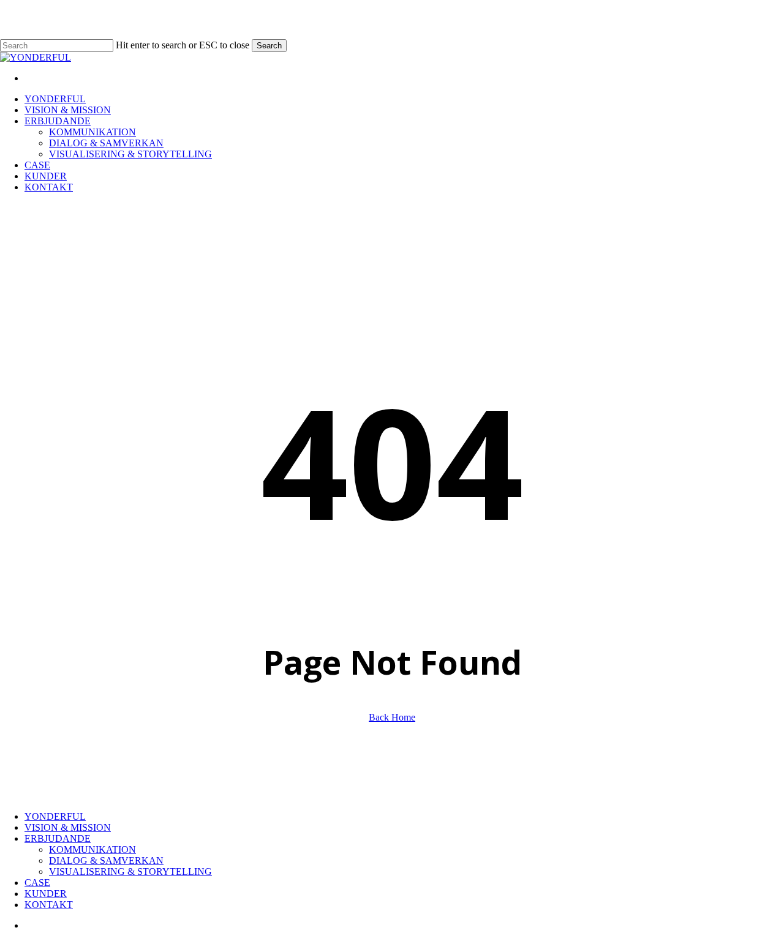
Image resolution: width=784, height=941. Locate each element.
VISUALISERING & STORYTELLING (130, 871)
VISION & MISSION (67, 827)
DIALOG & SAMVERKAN (106, 860)
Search (269, 45)
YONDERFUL (55, 816)
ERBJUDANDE (57, 838)
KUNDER (45, 893)
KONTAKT (48, 904)
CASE (37, 882)
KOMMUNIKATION (92, 849)
